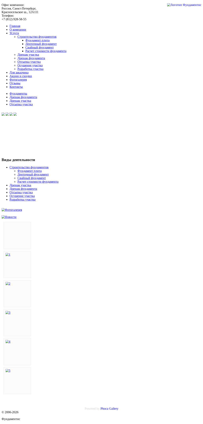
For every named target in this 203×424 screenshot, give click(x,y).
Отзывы (15, 83)
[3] (8, 312)
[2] (8, 283)
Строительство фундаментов (36, 36)
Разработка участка (30, 69)
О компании (18, 29)
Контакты (16, 86)
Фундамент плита (37, 40)
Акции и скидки (21, 76)
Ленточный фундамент (41, 44)
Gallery (113, 408)
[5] (8, 370)
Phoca (104, 408)
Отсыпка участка (29, 61)
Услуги (14, 33)
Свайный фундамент (39, 47)
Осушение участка (30, 65)
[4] (8, 341)
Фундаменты (18, 93)
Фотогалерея (18, 79)
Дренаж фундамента (31, 58)
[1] (8, 254)
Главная (15, 26)
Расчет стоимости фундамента (45, 51)
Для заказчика (19, 72)
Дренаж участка (28, 54)
